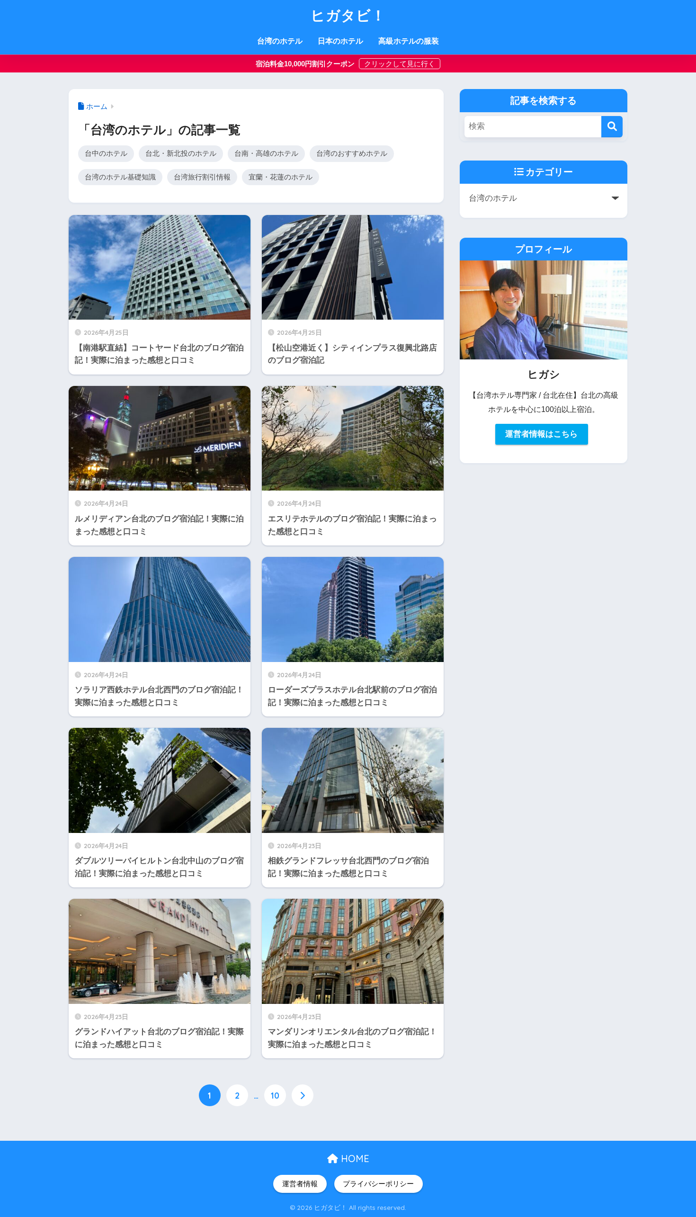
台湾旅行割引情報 (202, 177)
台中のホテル (106, 153)
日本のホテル (340, 41)
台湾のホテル (280, 41)
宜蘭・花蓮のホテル (280, 177)
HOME (353, 1158)
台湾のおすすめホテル (351, 153)
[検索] (612, 126)
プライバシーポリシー (378, 1184)
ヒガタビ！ (348, 15)
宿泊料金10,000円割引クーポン (306, 64)
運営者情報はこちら (541, 434)
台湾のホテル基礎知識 (120, 177)
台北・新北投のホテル (180, 153)
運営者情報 (300, 1184)
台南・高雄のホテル (266, 153)
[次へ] (302, 1095)
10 (275, 1095)
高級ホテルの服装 (408, 41)
